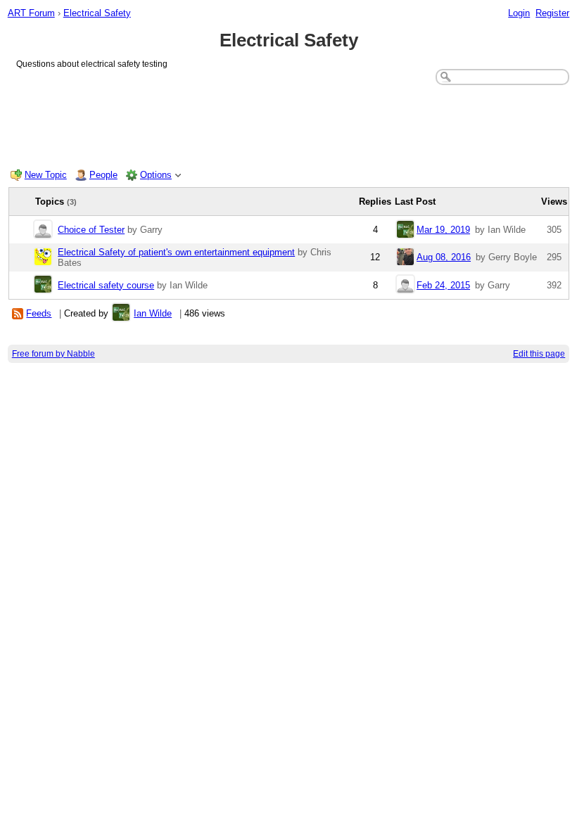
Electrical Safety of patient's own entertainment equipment (176, 252)
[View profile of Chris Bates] (43, 258)
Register (552, 13)
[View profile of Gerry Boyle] (405, 258)
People (103, 175)
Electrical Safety (97, 13)
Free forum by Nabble (53, 354)
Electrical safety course (106, 285)
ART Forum (31, 13)
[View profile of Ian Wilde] (405, 230)
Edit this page (539, 354)
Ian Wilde (153, 313)
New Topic (46, 175)
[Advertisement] (289, 123)
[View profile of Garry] (43, 230)
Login (519, 13)
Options (156, 175)
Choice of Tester (91, 229)
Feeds (38, 313)
